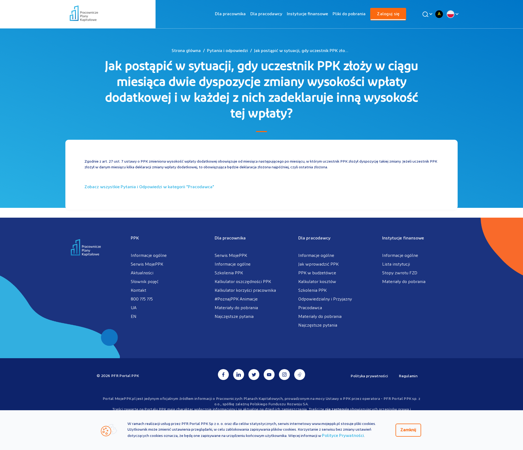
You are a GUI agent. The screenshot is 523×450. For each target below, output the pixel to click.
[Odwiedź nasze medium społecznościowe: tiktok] (299, 374)
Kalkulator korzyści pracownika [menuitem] (245, 290)
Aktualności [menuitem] (142, 273)
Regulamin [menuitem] (408, 376)
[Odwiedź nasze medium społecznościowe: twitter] (253, 374)
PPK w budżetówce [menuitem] (317, 273)
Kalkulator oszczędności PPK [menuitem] (243, 282)
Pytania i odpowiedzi (227, 51)
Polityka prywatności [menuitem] (369, 376)
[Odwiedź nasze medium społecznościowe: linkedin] (238, 374)
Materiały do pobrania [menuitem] (236, 308)
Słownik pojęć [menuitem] (145, 282)
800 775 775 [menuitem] (142, 299)
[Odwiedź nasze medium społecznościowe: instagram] (284, 374)
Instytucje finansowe (307, 14)
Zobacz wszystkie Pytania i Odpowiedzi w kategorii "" (149, 187)
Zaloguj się (388, 14)
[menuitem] (230, 14)
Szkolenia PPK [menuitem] (229, 273)
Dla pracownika (230, 14)
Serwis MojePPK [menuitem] (147, 264)
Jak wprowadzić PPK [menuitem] (318, 264)
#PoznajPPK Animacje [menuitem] (236, 299)
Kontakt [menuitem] (138, 290)
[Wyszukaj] (426, 14)
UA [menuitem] (133, 308)
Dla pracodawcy (266, 14)
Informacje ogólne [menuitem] (149, 256)
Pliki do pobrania (349, 14)
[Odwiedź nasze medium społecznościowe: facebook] (223, 374)
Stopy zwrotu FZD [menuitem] (399, 273)
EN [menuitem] (133, 317)
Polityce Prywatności (343, 436)
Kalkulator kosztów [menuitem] (317, 282)
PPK (135, 238)
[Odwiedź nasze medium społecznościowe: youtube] (269, 374)
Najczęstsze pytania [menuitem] (234, 317)
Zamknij (408, 430)
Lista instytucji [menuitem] (396, 264)
